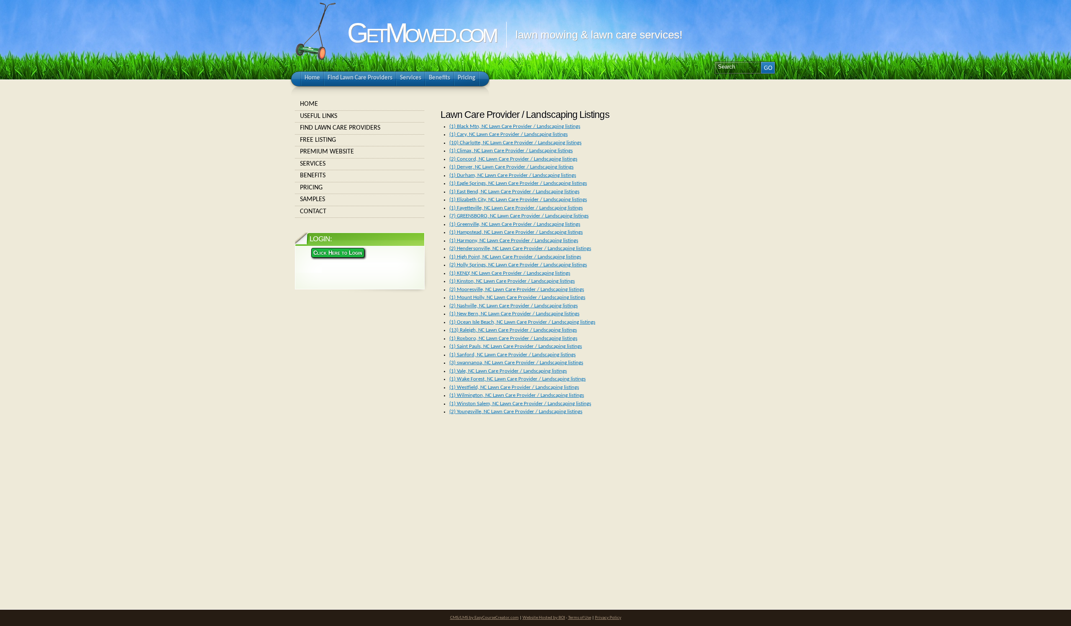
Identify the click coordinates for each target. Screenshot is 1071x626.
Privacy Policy (608, 618)
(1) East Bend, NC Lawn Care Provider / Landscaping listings (514, 191)
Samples (312, 199)
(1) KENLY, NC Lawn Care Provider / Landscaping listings (509, 273)
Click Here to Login (337, 253)
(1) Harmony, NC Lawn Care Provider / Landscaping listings (513, 240)
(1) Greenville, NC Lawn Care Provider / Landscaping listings (514, 224)
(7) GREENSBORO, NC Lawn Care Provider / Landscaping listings (519, 216)
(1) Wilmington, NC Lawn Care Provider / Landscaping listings (516, 395)
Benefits (312, 175)
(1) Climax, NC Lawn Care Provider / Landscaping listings (511, 150)
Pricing (311, 187)
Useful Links (318, 116)
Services (312, 164)
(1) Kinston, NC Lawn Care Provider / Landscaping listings (512, 281)
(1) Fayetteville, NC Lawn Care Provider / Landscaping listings (516, 208)
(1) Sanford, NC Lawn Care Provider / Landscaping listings (512, 355)
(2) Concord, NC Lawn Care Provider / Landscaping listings (513, 159)
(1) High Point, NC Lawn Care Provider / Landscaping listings (515, 257)
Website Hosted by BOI (544, 618)
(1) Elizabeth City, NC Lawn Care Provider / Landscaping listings (518, 199)
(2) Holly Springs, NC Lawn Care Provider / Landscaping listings (518, 265)
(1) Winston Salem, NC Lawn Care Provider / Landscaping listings (520, 403)
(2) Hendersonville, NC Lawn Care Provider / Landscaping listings (520, 248)
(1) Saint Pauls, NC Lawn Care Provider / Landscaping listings (515, 346)
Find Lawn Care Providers (340, 128)
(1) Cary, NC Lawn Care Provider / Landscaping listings (508, 134)
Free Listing (318, 140)
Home (309, 104)
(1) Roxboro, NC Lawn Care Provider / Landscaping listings (513, 338)
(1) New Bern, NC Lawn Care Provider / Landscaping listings (514, 314)
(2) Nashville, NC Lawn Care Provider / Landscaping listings (513, 306)
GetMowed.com (421, 33)
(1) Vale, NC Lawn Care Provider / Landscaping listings (508, 371)
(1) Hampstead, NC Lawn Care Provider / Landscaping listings (516, 232)
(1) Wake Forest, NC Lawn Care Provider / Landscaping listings (517, 379)
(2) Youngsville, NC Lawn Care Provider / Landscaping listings (515, 411)
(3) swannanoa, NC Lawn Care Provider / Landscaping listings (516, 362)
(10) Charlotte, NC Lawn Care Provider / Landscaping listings (515, 143)
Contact (313, 211)
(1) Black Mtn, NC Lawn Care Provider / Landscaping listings (514, 126)
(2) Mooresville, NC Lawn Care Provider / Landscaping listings (516, 289)
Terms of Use (579, 618)
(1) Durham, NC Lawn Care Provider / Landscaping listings (512, 175)
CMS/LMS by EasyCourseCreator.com (484, 618)
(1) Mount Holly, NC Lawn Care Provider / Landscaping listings (517, 297)
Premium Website (327, 151)
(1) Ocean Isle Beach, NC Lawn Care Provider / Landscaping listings (522, 322)
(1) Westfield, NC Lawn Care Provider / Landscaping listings (514, 387)
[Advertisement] (498, 499)
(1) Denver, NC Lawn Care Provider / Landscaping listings (511, 167)
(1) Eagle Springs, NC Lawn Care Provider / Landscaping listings (518, 183)
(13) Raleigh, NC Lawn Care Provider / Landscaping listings (513, 330)
